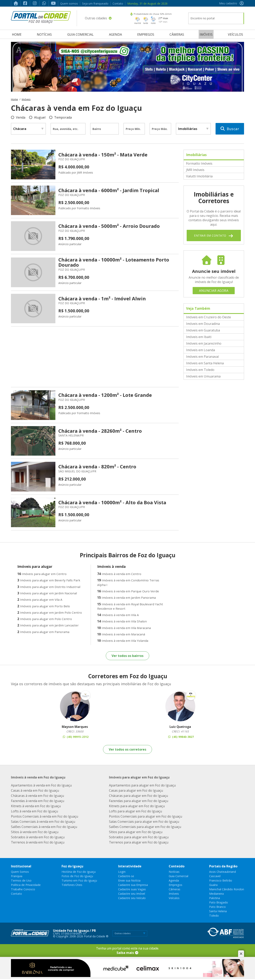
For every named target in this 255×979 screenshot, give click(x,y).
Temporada (63, 117)
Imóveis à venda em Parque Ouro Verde (128, 591)
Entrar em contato (210, 235)
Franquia (16, 876)
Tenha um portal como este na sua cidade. (127, 950)
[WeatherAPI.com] (131, 13)
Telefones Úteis (72, 885)
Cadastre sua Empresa (133, 885)
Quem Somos (20, 872)
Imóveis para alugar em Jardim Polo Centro (49, 612)
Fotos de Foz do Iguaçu (77, 876)
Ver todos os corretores (127, 749)
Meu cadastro (228, 3)
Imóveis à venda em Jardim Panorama (126, 598)
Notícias (44, 34)
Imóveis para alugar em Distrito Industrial (48, 587)
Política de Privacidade (26, 885)
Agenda (115, 34)
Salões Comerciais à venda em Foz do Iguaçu (44, 827)
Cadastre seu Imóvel (131, 893)
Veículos (235, 34)
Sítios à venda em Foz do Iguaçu (34, 832)
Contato (118, 3)
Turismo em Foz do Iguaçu (79, 880)
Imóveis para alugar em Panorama (43, 632)
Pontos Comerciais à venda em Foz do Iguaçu (44, 816)
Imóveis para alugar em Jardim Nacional (47, 593)
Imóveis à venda (111, 566)
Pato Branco (217, 907)
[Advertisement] (95, 357)
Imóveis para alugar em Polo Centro (44, 619)
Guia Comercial (80, 34)
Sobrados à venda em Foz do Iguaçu (38, 837)
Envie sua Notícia (129, 880)
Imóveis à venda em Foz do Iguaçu (38, 777)
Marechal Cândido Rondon (226, 889)
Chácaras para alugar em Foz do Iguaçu (138, 795)
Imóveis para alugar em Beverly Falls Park (48, 580)
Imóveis (206, 34)
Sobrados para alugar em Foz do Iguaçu (139, 837)
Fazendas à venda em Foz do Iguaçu (37, 801)
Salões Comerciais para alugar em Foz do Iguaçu (145, 827)
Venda (20, 117)
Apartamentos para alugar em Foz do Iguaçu (142, 785)
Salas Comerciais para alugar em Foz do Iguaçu (144, 821)
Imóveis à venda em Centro (119, 574)
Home (17, 34)
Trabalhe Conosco (23, 889)
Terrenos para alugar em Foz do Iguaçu (138, 842)
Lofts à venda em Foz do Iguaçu (34, 811)
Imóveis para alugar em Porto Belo (43, 606)
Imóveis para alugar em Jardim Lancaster (48, 625)
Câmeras (177, 34)
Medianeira (216, 893)
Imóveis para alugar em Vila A (39, 600)
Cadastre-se (126, 876)
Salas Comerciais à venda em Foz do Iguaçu (43, 821)
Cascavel (215, 876)
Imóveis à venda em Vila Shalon (122, 621)
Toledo (214, 915)
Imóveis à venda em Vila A (118, 615)
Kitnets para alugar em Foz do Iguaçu (137, 806)
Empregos (145, 34)
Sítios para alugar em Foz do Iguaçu (135, 832)
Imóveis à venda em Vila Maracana (124, 628)
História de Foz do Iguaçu (79, 872)
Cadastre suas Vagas (132, 889)
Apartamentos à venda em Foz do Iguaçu (41, 785)
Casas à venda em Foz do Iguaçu (35, 790)
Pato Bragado (218, 902)
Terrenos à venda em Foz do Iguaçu (37, 842)
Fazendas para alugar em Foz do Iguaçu (138, 801)
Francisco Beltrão (220, 880)
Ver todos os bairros (127, 656)
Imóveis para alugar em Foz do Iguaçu (139, 777)
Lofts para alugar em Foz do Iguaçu (135, 811)
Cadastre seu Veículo (132, 898)
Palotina (214, 898)
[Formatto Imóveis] (180, 706)
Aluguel (39, 117)
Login (122, 872)
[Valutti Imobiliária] (75, 706)
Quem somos (69, 3)
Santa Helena (218, 911)
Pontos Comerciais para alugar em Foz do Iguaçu (145, 816)
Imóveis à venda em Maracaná (121, 634)
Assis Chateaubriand (222, 872)
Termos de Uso (21, 880)
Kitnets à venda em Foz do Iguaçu (36, 806)
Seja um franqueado (95, 3)
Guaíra (213, 885)
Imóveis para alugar (34, 566)
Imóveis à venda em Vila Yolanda (122, 641)
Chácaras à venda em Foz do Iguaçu (37, 795)
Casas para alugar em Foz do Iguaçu (136, 790)
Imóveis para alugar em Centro (42, 574)
